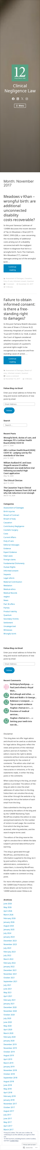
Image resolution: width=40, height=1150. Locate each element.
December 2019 (10, 1044)
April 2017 (8, 1126)
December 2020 (10, 1007)
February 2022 (10, 963)
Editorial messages (11, 545)
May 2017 (8, 1122)
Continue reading (10, 269)
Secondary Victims (11, 619)
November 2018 (10, 1070)
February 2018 (10, 1096)
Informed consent (19, 281)
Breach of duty (10, 519)
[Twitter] (22, 98)
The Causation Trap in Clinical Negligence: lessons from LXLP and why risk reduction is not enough (20, 490)
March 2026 (8, 914)
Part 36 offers (9, 604)
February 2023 (10, 951)
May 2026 (8, 907)
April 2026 (8, 911)
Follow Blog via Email (13, 388)
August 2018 (9, 1081)
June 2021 (8, 989)
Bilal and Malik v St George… (23, 697)
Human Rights (9, 567)
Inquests (7, 574)
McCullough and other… (21, 694)
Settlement (8, 622)
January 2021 (9, 1003)
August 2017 (9, 1111)
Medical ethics (10, 589)
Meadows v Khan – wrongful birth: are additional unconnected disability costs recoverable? (20, 208)
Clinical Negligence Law (20, 88)
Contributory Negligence (14, 526)
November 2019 (10, 1048)
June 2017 (8, 1118)
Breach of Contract (11, 515)
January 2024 (9, 937)
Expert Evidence (10, 552)
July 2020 (7, 1018)
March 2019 (8, 1063)
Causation (28, 278)
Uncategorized (10, 626)
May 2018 (8, 1089)
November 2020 (10, 1011)
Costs (6, 533)
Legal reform (9, 578)
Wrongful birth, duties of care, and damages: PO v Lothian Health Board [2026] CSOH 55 (20, 440)
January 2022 (9, 966)
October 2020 (9, 1014)
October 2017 (9, 1107)
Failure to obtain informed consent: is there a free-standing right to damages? (19, 309)
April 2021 (8, 996)
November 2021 (10, 974)
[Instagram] (26, 98)
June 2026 (8, 903)
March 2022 (8, 959)
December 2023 (10, 940)
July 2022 (7, 955)
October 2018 (9, 1074)
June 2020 (8, 1022)
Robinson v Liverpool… (20, 701)
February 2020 (10, 1037)
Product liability (10, 611)
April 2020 (8, 1029)
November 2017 (10, 1103)
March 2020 (8, 1033)
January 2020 (9, 1040)
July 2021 (7, 985)
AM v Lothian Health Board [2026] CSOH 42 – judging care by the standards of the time (19, 453)
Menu (21, 105)
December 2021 (10, 970)
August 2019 (9, 1055)
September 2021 (10, 981)
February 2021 (10, 1000)
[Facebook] (13, 98)
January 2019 (9, 1066)
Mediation (8, 585)
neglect (7, 596)
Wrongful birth (10, 633)
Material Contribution (13, 582)
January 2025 (9, 929)
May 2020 (8, 1026)
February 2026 (10, 918)
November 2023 (10, 944)
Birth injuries (9, 511)
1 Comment (10, 284)
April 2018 (8, 1092)
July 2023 (7, 948)
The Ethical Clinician (13, 480)
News (6, 600)
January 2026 (9, 922)
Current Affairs (10, 537)
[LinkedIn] (17, 98)
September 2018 (10, 1077)
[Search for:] (15, 425)
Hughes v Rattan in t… (20, 708)
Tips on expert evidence (21, 704)
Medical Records (10, 593)
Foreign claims (10, 559)
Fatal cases (8, 556)
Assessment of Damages (15, 278)
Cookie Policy (14, 1141)
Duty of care (8, 281)
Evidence (7, 548)
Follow (9, 410)
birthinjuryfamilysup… (20, 684)
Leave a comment (12, 376)
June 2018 (8, 1085)
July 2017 (7, 1114)
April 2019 (8, 1059)
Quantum (30, 281)
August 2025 (9, 926)
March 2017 (8, 1129)
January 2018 (9, 1100)
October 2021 (9, 977)
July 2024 (7, 933)
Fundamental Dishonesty (14, 563)
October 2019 (9, 1052)
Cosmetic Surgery (11, 530)
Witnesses (8, 630)
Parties (7, 608)
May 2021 (8, 992)
